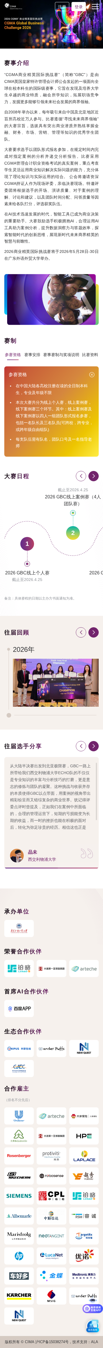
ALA (94, 1342)
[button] (93, 476)
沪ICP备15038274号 (52, 1342)
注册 (62, 7)
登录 (79, 7)
